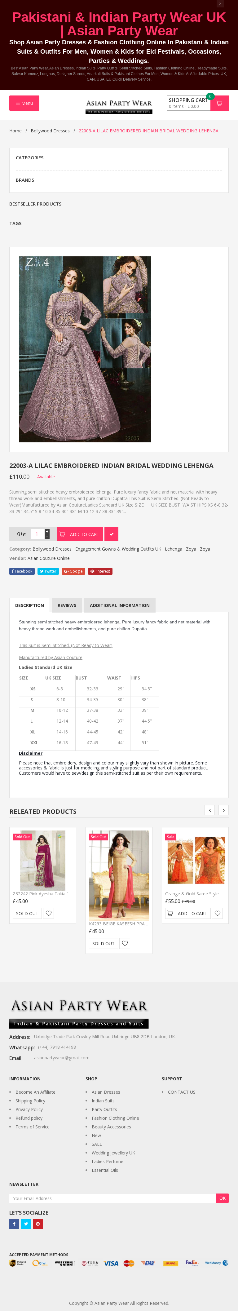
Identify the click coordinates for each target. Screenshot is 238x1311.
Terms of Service (32, 1127)
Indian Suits (103, 1101)
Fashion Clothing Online (115, 1118)
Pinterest (102, 571)
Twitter (49, 571)
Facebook (23, 571)
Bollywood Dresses (50, 131)
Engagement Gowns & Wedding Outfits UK (118, 549)
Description (29, 605)
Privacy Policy (29, 1109)
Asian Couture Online (49, 558)
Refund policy (28, 1118)
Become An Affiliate (35, 1092)
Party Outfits (104, 1109)
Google (76, 571)
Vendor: (17, 558)
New (96, 1135)
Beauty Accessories (111, 1127)
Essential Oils (105, 1170)
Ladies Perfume (107, 1161)
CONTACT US (182, 1092)
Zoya (191, 549)
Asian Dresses (106, 1092)
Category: (20, 549)
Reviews (67, 605)
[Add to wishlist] (48, 913)
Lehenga (173, 549)
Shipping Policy (30, 1101)
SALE (97, 1144)
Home (15, 131)
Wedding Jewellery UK (113, 1153)
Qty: (21, 534)
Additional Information (120, 605)
